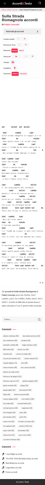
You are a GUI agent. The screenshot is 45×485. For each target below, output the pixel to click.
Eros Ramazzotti (28, 367)
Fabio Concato (11, 24)
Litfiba (6, 394)
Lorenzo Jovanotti (21, 394)
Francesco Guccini (11, 381)
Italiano (14, 50)
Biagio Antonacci (29, 345)
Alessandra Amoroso (31, 336)
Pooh (23, 417)
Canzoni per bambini (11, 358)
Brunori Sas (23, 349)
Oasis (22, 412)
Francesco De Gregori (12, 376)
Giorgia (24, 385)
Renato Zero (8, 421)
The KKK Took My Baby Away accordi (22, 459)
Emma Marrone (10, 367)
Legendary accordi (13, 468)
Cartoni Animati (31, 358)
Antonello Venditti (10, 345)
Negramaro (27, 408)
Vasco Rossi (25, 435)
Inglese (21, 50)
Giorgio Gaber (9, 390)
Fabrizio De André (11, 372)
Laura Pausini (25, 390)
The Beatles (23, 430)
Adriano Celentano (11, 336)
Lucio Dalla (8, 403)
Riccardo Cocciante (26, 421)
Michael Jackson (10, 408)
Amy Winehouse (10, 340)
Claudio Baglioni (10, 363)
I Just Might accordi (14, 454)
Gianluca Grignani (30, 381)
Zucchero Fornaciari (11, 439)
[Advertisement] (22, 101)
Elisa (24, 363)
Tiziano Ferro (9, 435)
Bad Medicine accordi (15, 463)
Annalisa (25, 340)
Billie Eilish (8, 349)
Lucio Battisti (28, 399)
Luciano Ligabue (10, 399)
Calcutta (7, 354)
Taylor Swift (8, 430)
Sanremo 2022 (25, 426)
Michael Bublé (24, 403)
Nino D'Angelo (9, 412)
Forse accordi (11, 472)
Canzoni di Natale (23, 354)
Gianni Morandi (9, 385)
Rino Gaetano (9, 426)
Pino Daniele (9, 417)
